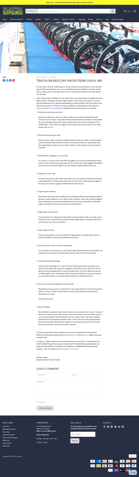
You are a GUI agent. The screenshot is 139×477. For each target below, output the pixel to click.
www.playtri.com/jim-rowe (69, 349)
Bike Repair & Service (9, 429)
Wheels (29, 19)
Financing (82, 19)
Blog (107, 19)
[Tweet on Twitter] (7, 80)
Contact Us (6, 426)
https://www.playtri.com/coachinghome (49, 108)
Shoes (47, 19)
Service (99, 19)
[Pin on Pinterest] (13, 80)
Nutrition (56, 19)
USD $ (131, 456)
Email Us (53, 431)
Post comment (45, 408)
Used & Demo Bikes (9, 435)
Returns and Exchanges (10, 437)
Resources (6, 440)
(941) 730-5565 (43, 431)
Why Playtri (6, 446)
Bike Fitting (6, 432)
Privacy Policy (7, 443)
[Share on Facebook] (4, 80)
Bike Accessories (17, 19)
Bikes (5, 19)
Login (128, 11)
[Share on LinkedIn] (10, 80)
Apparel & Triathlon (68, 19)
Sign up (75, 441)
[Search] (113, 11)
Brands (38, 19)
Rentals (90, 19)
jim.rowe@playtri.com (80, 335)
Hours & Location (117, 19)
